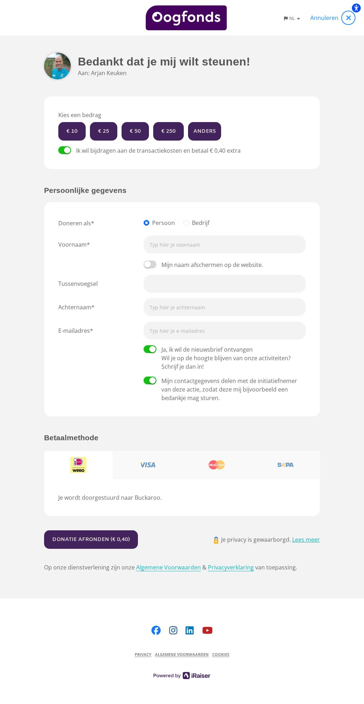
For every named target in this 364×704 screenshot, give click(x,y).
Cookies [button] (220, 654)
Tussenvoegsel (78, 284)
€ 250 (168, 131)
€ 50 (135, 131)
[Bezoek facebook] (156, 630)
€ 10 (71, 131)
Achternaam (74, 307)
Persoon (163, 223)
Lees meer (306, 539)
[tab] (78, 465)
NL (292, 18)
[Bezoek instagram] (173, 630)
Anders (204, 131)
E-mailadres (74, 331)
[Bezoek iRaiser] (182, 675)
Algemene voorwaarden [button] (182, 654)
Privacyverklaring (231, 567)
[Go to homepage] (186, 17)
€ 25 (103, 131)
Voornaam (72, 244)
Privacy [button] (143, 654)
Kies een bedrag (79, 115)
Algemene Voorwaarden (168, 567)
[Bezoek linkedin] (190, 630)
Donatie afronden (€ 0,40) (91, 539)
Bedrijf (200, 223)
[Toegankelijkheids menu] (356, 8)
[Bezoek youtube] (207, 630)
